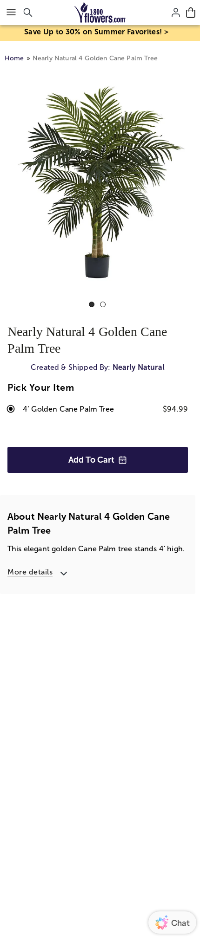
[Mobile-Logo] (100, 12)
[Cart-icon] (190, 12)
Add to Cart (91, 460)
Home (14, 58)
